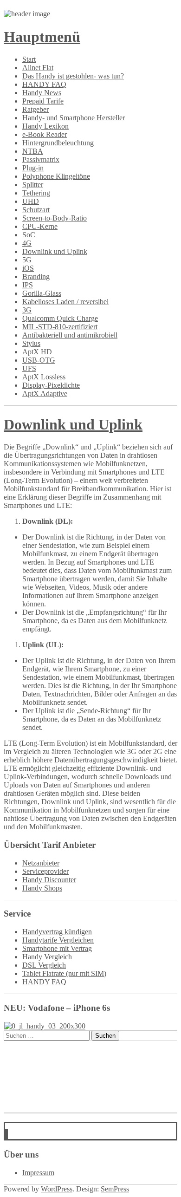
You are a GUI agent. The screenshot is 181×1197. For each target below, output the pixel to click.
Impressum (38, 1173)
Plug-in (33, 168)
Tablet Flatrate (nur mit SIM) (64, 973)
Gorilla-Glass (41, 293)
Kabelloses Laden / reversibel (65, 302)
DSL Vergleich (44, 965)
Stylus (31, 343)
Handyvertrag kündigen (57, 932)
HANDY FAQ (44, 84)
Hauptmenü (42, 36)
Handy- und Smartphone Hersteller (73, 118)
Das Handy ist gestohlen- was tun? (73, 76)
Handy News (41, 93)
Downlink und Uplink (54, 251)
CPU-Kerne (40, 226)
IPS (27, 285)
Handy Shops (42, 888)
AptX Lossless (43, 377)
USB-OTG (38, 360)
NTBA (32, 151)
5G (27, 260)
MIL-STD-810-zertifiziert (59, 327)
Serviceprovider (45, 871)
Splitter (32, 185)
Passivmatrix (40, 159)
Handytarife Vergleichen (58, 940)
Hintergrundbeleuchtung (58, 143)
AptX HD (37, 352)
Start (29, 59)
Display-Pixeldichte (51, 385)
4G (27, 243)
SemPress (115, 1189)
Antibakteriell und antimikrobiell (69, 335)
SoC (28, 235)
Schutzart (36, 210)
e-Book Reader (44, 134)
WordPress (56, 1189)
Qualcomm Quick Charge (60, 318)
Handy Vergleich (47, 957)
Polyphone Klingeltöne (56, 176)
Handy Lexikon (45, 126)
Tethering (36, 193)
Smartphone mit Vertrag (57, 948)
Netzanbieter (40, 863)
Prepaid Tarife (43, 101)
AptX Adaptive (44, 393)
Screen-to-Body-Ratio (54, 218)
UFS (29, 368)
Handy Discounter (49, 880)
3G (27, 310)
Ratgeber (35, 109)
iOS (28, 268)
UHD (30, 201)
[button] (6, 1134)
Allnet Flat (37, 68)
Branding (36, 276)
